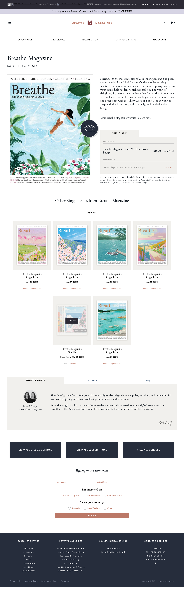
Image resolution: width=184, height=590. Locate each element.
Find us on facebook (155, 560)
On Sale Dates (28, 571)
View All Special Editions (35, 450)
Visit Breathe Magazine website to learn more (126, 118)
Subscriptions (26, 40)
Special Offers (90, 40)
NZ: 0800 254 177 (155, 556)
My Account (159, 40)
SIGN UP (92, 516)
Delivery (92, 380)
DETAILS (168, 167)
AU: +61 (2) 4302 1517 (155, 552)
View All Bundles (148, 450)
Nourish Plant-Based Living (71, 552)
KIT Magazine (70, 563)
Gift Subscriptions (126, 40)
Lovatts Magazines (166, 581)
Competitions (28, 563)
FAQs (148, 380)
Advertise (65, 581)
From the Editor (35, 380)
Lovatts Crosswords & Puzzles (71, 567)
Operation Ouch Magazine (71, 571)
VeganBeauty (113, 548)
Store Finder (28, 567)
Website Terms (31, 581)
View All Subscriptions (92, 450)
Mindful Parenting (70, 560)
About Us (28, 548)
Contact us (156, 548)
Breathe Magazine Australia (70, 548)
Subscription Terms (49, 581)
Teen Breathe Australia (71, 556)
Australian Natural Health (113, 552)
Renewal (28, 556)
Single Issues (58, 40)
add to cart (27, 288)
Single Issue (119, 133)
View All (92, 213)
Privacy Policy (16, 581)
